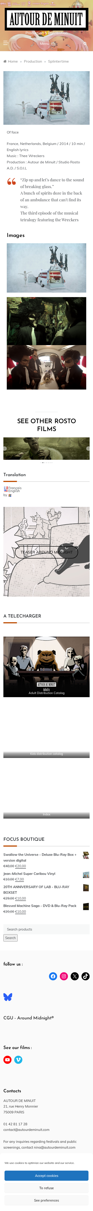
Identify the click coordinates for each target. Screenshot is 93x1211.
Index (46, 814)
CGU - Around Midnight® (28, 1018)
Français (14, 488)
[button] (4, 448)
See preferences (46, 1200)
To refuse (46, 1188)
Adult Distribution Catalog (47, 693)
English (14, 491)
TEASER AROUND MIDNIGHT (47, 552)
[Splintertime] (46, 97)
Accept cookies (46, 1176)
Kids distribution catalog (46, 754)
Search (10, 938)
